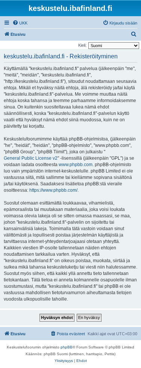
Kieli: (82, 45)
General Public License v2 (31, 158)
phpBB (67, 347)
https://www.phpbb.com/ (53, 190)
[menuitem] (19, 22)
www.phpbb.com (75, 164)
